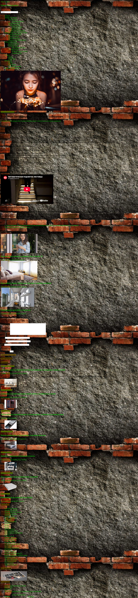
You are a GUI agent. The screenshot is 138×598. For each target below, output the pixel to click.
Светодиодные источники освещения (49, 121)
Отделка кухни (13, 49)
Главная (7, 15)
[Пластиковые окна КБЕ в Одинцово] (18, 306)
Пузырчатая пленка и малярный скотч (18, 227)
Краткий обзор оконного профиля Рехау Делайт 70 (22, 256)
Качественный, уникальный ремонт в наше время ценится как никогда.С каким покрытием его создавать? (42, 225)
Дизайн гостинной (7, 473)
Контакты (8, 589)
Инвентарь (12, 59)
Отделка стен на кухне (19, 51)
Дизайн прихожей (14, 29)
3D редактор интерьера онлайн (15, 586)
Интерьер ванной (14, 23)
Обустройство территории (14, 533)
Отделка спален (13, 44)
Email (3, 341)
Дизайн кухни (17, 53)
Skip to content (5, 1)
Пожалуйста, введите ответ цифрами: (13, 348)
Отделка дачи (12, 45)
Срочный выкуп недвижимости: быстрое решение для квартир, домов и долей (33, 370)
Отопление (8, 60)
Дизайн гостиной (14, 25)
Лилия (10, 57)
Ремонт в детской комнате (17, 40)
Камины (7, 523)
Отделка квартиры (11, 42)
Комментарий (5, 334)
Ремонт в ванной (14, 38)
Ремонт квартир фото (9, 5)
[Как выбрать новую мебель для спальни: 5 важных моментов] (19, 279)
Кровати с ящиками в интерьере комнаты (18, 456)
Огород (7, 55)
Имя (3, 338)
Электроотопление (7, 431)
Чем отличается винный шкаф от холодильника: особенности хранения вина (32, 414)
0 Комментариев (31, 121)
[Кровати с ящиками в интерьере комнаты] (11, 449)
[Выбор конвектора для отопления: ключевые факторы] (11, 428)
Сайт (2, 344)
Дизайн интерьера (11, 17)
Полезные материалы (12, 68)
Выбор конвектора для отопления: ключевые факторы (23, 435)
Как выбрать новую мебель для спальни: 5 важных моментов (26, 283)
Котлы (10, 62)
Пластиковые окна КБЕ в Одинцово (16, 310)
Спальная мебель (18, 21)
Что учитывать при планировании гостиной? (19, 477)
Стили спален (12, 19)
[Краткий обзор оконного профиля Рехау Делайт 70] (19, 252)
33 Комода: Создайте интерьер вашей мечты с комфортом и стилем (28, 394)
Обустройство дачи (18, 47)
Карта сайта (9, 587)
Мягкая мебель (17, 27)
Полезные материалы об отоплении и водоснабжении (23, 591)
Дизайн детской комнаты (16, 30)
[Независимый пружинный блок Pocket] (11, 490)
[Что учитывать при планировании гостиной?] (11, 470)
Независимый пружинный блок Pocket (16, 497)
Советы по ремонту (15, 34)
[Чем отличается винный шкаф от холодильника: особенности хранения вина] (11, 407)
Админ (23, 121)
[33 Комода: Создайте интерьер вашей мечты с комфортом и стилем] (11, 387)
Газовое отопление (14, 66)
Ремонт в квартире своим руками (16, 32)
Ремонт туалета (13, 36)
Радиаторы (12, 64)
